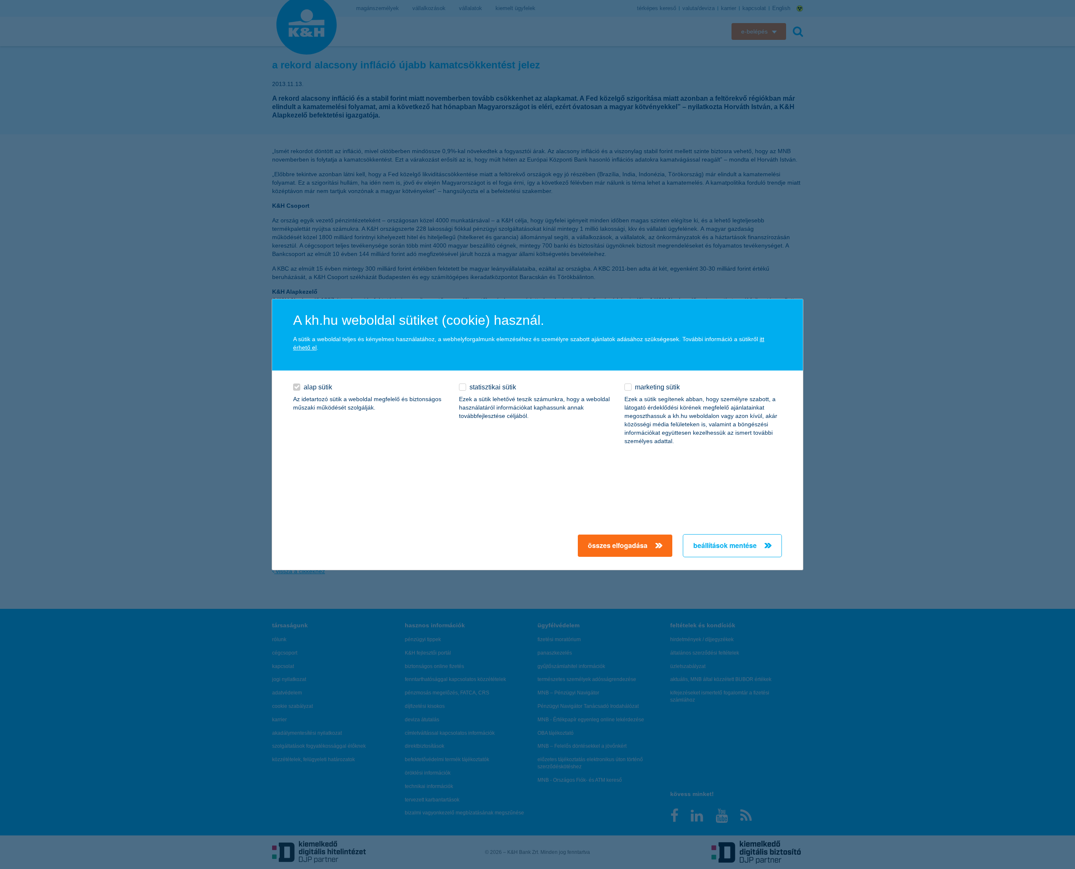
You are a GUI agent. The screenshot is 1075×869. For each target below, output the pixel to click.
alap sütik (318, 387)
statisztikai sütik (492, 387)
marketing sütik (657, 387)
